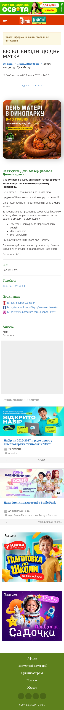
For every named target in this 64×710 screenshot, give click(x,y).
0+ (7, 521)
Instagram (28, 696)
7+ (7, 459)
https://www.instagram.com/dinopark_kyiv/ (31, 312)
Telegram (36, 696)
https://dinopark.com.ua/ (21, 302)
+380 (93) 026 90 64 (14, 285)
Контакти (37, 85)
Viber (43, 696)
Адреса (25, 85)
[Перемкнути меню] (5, 20)
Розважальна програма (50, 521)
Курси (41, 459)
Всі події (8, 63)
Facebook (21, 696)
